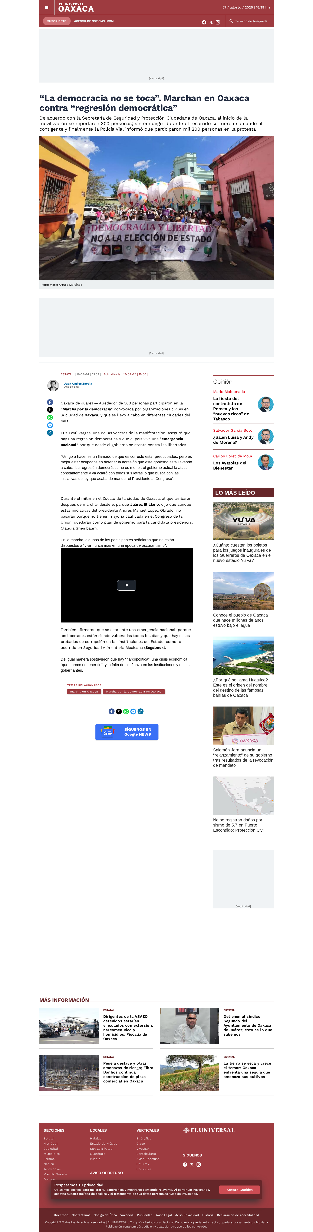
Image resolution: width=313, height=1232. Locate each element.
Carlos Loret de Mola (232, 456)
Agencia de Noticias (89, 21)
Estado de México (103, 1143)
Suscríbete (56, 21)
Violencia (127, 1215)
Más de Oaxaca (55, 1174)
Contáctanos (81, 1215)
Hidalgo (96, 1138)
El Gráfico (144, 1138)
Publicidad (144, 1215)
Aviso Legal (164, 1215)
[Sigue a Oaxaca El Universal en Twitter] (212, 22)
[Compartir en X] (50, 410)
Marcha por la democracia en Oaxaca (134, 691)
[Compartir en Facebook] (50, 402)
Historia (208, 1215)
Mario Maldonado (229, 391)
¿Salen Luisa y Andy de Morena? (233, 440)
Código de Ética (105, 1215)
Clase (140, 1143)
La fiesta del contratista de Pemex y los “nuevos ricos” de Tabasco (231, 408)
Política (49, 1159)
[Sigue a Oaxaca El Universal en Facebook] (205, 22)
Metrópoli (51, 1143)
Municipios (52, 1153)
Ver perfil (72, 387)
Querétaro (97, 1153)
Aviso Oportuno (148, 1159)
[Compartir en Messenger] (50, 425)
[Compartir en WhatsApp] (50, 417)
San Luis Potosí (101, 1148)
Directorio (61, 1215)
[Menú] (47, 7)
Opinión (222, 381)
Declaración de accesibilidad (238, 1215)
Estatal (67, 374)
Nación (49, 1164)
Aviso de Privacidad (183, 1193)
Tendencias (52, 1169)
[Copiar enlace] (50, 433)
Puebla (95, 1159)
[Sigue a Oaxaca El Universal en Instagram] (219, 22)
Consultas (143, 1169)
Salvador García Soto (233, 430)
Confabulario (146, 1153)
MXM (110, 21)
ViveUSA (142, 1148)
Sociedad (51, 1148)
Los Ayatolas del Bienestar (229, 465)
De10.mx (142, 1164)
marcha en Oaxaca (84, 691)
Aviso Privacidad (187, 1215)
